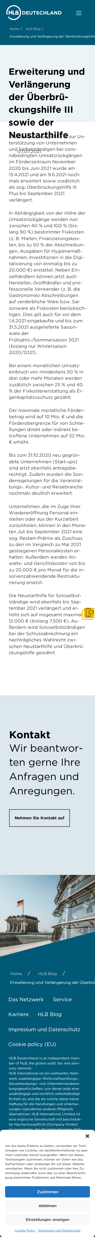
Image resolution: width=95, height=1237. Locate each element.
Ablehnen (47, 1206)
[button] (87, 1136)
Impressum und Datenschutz (59, 1230)
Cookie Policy (25, 1230)
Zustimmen (47, 1192)
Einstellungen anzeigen (47, 1219)
